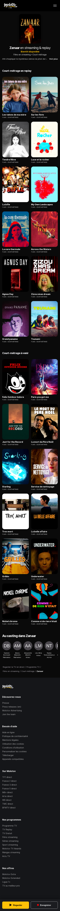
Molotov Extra (9, 874)
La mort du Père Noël (42, 442)
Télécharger (8, 755)
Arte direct (7, 796)
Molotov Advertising (12, 710)
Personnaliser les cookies (14, 751)
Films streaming (9, 837)
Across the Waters (41, 249)
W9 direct (7, 800)
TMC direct (7, 803)
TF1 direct (7, 777)
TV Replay (7, 829)
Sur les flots (37, 114)
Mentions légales (10, 740)
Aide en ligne (8, 732)
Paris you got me (40, 397)
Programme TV (9, 825)
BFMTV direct (9, 807)
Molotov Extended (11, 878)
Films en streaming (22, 54)
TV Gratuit (7, 833)
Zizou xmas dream (41, 294)
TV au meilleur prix (11, 885)
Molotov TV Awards (11, 848)
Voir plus (53, 59)
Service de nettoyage (42, 486)
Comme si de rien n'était (44, 621)
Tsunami (35, 339)
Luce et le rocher (40, 159)
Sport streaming (10, 844)
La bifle (6, 204)
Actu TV (6, 856)
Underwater (37, 576)
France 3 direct (9, 784)
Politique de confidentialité (15, 736)
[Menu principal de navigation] (55, 5)
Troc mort (7, 531)
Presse (5, 703)
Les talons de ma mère (14, 114)
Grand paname (10, 339)
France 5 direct (9, 788)
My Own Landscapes (42, 204)
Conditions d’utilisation (13, 747)
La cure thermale (11, 249)
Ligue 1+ (6, 882)
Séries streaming (10, 841)
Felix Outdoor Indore (13, 397)
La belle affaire (39, 531)
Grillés (5, 576)
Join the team (8, 714)
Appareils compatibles (13, 759)
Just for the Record (12, 442)
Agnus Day (7, 294)
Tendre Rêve (9, 159)
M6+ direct (7, 792)
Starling (6, 486)
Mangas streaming (11, 852)
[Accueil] (10, 5)
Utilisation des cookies (13, 743)
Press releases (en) (11, 706)
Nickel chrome (9, 621)
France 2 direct (9, 781)
